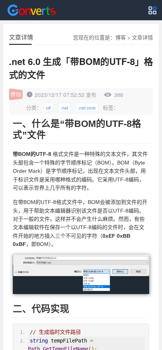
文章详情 (142, 37)
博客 (120, 37)
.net (64, 107)
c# (48, 107)
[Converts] (32, 10)
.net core (87, 107)
